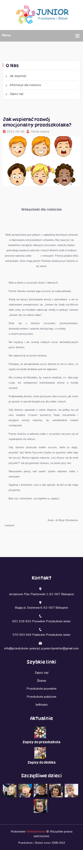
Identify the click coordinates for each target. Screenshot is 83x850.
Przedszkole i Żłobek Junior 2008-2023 (41, 843)
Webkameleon (36, 831)
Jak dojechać (18, 76)
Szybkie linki (41, 662)
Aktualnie (41, 718)
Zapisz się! (16, 94)
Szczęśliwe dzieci (41, 775)
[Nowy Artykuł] (41, 15)
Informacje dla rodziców (25, 85)
